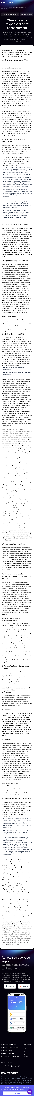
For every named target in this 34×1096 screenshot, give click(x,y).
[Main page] (7, 2)
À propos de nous (27, 1045)
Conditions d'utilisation (7, 1053)
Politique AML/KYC (6, 1050)
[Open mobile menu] (31, 2)
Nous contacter (28, 1052)
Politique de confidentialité (10, 14)
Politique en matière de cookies (10, 1047)
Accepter (17, 1093)
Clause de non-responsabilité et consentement (10, 1057)
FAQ (25, 1049)
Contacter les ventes (28, 1055)
